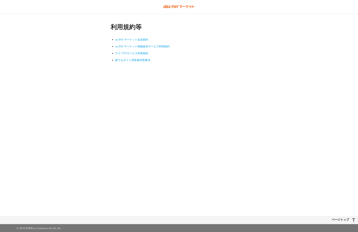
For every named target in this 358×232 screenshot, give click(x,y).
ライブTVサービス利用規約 (131, 53)
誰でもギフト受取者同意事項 (132, 60)
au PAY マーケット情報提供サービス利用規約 (142, 46)
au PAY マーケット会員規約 (131, 39)
